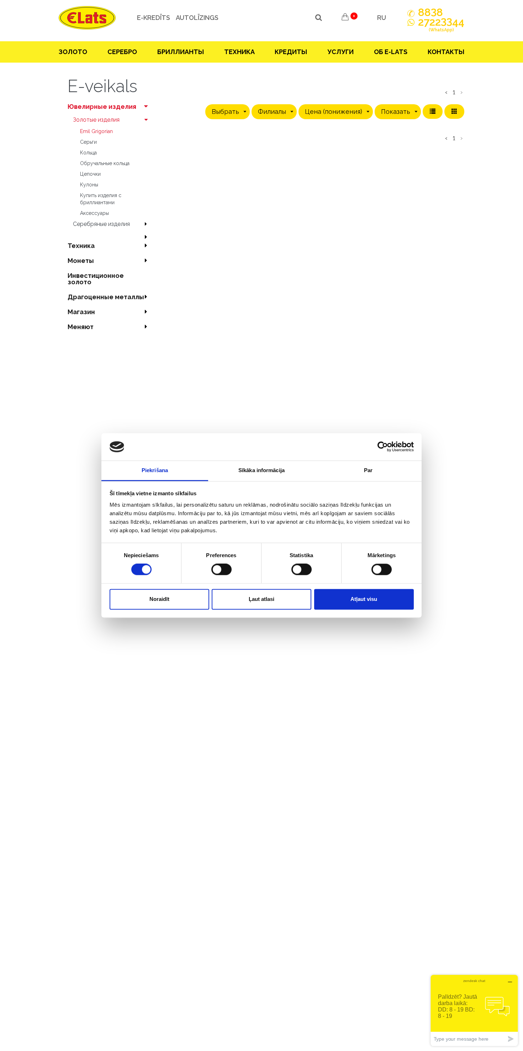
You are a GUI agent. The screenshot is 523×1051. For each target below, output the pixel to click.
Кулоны (89, 185)
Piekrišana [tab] (155, 470)
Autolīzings (197, 17)
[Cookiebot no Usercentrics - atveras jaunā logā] (383, 447)
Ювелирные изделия (102, 106)
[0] (345, 18)
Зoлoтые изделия (96, 119)
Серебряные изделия (101, 224)
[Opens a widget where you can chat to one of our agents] (474, 1010)
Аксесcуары (94, 213)
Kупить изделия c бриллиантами (100, 198)
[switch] (221, 569)
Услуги (340, 52)
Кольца (88, 152)
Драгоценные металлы (106, 297)
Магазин (81, 312)
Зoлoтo (73, 52)
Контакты (446, 52)
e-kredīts (153, 17)
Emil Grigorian (96, 131)
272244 (441, 25)
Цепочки (90, 174)
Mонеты (81, 260)
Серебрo (122, 52)
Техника (239, 52)
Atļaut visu (363, 599)
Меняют (81, 327)
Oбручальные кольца (105, 163)
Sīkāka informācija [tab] (261, 470)
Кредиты (291, 52)
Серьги (88, 142)
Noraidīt (159, 599)
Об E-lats (390, 52)
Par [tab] (368, 470)
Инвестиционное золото (96, 279)
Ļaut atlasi (261, 599)
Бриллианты (180, 52)
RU (381, 17)
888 (430, 12)
